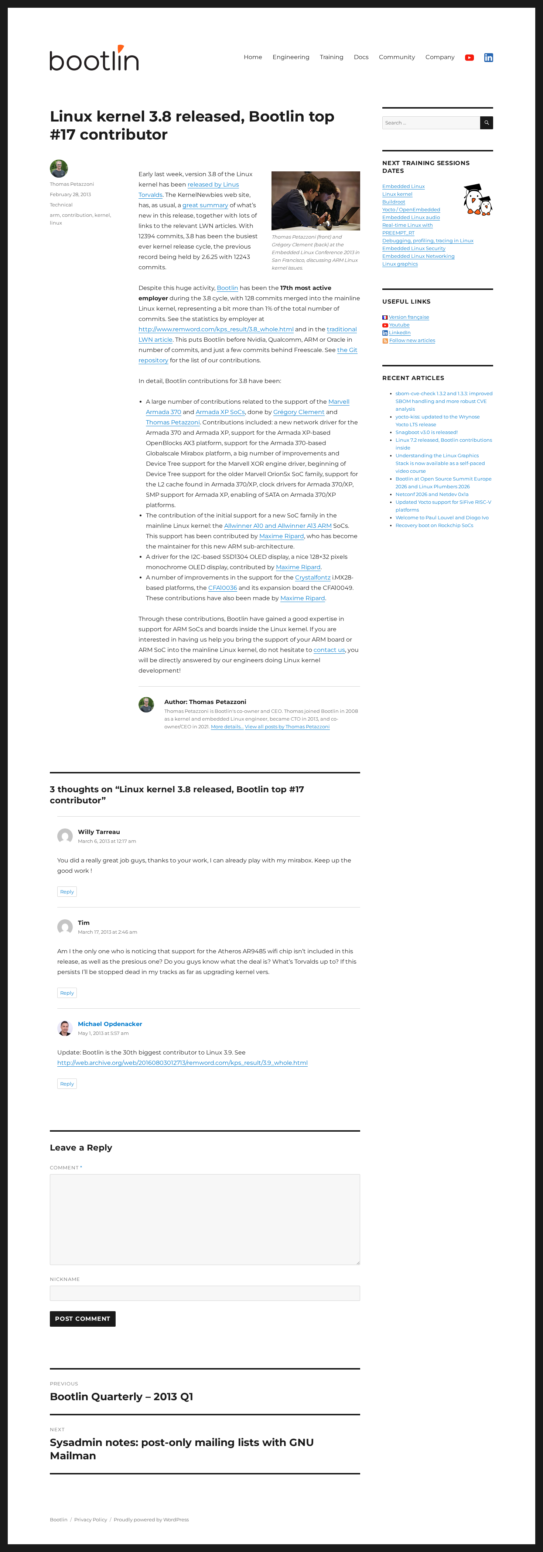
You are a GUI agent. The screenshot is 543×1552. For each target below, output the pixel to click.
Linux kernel (397, 194)
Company (440, 57)
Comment (66, 1167)
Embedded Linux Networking (418, 256)
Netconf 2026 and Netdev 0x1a (432, 494)
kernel (102, 215)
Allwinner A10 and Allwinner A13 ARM (278, 525)
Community (397, 57)
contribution (77, 215)
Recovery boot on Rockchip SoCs (434, 525)
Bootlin (227, 287)
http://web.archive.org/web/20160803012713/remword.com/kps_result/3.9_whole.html (182, 1062)
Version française (409, 317)
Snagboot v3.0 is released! (427, 432)
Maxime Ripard (281, 536)
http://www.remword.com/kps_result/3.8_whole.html (216, 329)
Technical (61, 205)
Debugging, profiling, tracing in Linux (428, 240)
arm (55, 215)
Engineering (291, 57)
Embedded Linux (403, 186)
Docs (361, 57)
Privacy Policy (90, 1519)
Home (253, 57)
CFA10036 (222, 587)
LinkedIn (400, 332)
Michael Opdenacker (110, 1024)
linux (56, 223)
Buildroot (393, 202)
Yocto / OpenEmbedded (411, 209)
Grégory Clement (299, 412)
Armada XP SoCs (220, 412)
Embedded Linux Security (413, 248)
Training (332, 57)
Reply (67, 892)
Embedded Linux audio (411, 217)
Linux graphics (400, 264)
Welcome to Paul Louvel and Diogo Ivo (442, 517)
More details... (227, 726)
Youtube (399, 325)
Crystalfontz (313, 577)
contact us (329, 649)
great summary (205, 205)
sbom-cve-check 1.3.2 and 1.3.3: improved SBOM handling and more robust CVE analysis (444, 401)
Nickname (65, 1279)
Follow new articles (412, 340)
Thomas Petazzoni (173, 422)
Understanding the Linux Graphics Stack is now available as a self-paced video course (440, 463)
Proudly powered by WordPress (151, 1519)
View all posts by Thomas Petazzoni (287, 726)
